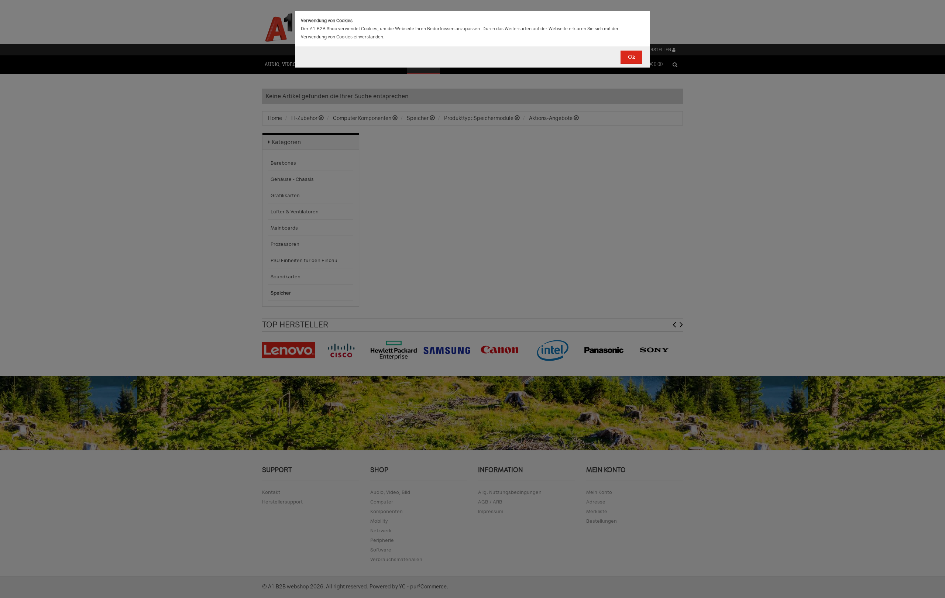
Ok (631, 57)
